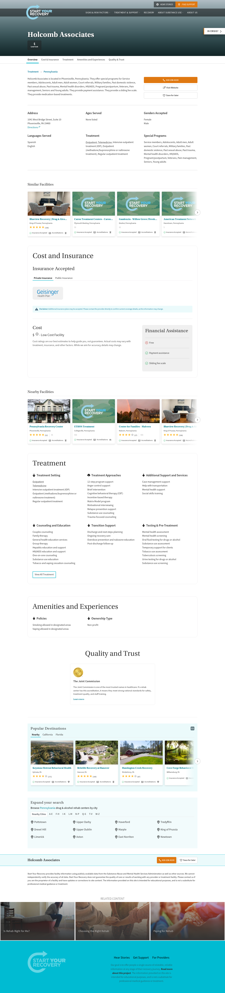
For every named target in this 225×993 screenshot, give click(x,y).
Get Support (141, 958)
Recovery (149, 12)
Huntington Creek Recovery (137, 768)
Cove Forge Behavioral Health (183, 768)
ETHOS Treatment (84, 426)
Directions (33, 127)
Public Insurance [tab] (64, 278)
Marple (122, 829)
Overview (33, 59)
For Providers (160, 958)
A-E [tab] (51, 814)
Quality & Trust (116, 59)
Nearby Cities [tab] (39, 814)
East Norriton (126, 837)
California (48, 734)
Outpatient (91, 142)
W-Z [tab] (98, 814)
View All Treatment (44, 574)
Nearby (35, 734)
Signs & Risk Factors (97, 12)
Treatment (67, 59)
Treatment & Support (126, 12)
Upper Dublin (84, 829)
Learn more (78, 699)
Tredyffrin (166, 822)
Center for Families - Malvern (135, 426)
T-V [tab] (90, 814)
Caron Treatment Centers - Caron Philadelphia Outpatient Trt (93, 219)
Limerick (39, 837)
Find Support (188, 4)
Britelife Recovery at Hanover (93, 768)
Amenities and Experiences (91, 59)
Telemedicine (105, 142)
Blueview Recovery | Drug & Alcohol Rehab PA (49, 219)
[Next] (197, 212)
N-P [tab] (77, 814)
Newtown (166, 837)
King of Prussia (169, 829)
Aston (79, 837)
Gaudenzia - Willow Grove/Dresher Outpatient (138, 219)
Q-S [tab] (84, 814)
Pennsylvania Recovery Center (46, 426)
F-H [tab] (57, 814)
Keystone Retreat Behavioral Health (52, 768)
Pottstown (40, 822)
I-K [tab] (64, 814)
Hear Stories (166, 4)
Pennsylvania (47, 808)
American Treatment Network (180, 219)
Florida (59, 734)
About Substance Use (170, 12)
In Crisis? (212, 31)
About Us (192, 12)
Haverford (124, 822)
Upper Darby (83, 822)
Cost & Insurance (50, 59)
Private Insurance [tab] (43, 278)
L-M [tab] (70, 814)
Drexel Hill (40, 829)
